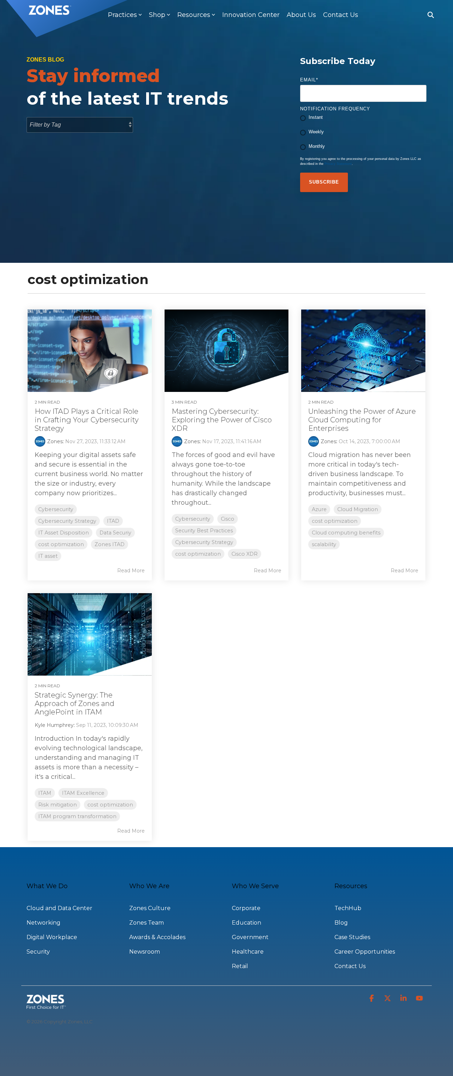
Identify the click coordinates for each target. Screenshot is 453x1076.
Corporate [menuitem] (246, 908)
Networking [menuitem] (44, 922)
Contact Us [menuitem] (350, 966)
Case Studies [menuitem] (352, 937)
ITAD (113, 521)
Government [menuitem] (250, 937)
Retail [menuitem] (240, 966)
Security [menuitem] (38, 951)
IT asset (48, 556)
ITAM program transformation (77, 816)
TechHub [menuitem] (347, 908)
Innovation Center (251, 15)
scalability (324, 544)
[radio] (363, 118)
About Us (301, 15)
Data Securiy (115, 533)
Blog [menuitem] (341, 922)
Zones (55, 441)
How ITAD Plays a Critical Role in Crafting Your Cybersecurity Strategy (87, 420)
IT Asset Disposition (63, 533)
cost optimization (61, 544)
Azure (319, 509)
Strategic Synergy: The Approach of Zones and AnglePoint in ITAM (74, 703)
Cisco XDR (244, 554)
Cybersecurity (55, 509)
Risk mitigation (57, 805)
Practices (122, 15)
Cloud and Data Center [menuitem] (59, 908)
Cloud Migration (357, 509)
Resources (193, 15)
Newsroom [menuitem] (144, 951)
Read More (131, 570)
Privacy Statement (338, 164)
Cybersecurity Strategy (67, 521)
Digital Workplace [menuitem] (52, 937)
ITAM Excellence (83, 793)
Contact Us (340, 15)
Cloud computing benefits (346, 533)
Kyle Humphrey (54, 725)
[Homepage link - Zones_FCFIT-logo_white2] (46, 1005)
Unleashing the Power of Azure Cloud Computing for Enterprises (362, 420)
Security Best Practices (204, 530)
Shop (157, 15)
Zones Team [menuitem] (146, 922)
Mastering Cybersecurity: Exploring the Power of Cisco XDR (222, 420)
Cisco (227, 519)
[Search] (430, 15)
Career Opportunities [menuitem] (364, 951)
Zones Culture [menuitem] (150, 908)
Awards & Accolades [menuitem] (157, 937)
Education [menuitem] (246, 922)
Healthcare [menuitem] (248, 951)
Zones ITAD (109, 544)
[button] (372, 998)
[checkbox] (363, 132)
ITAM (44, 793)
